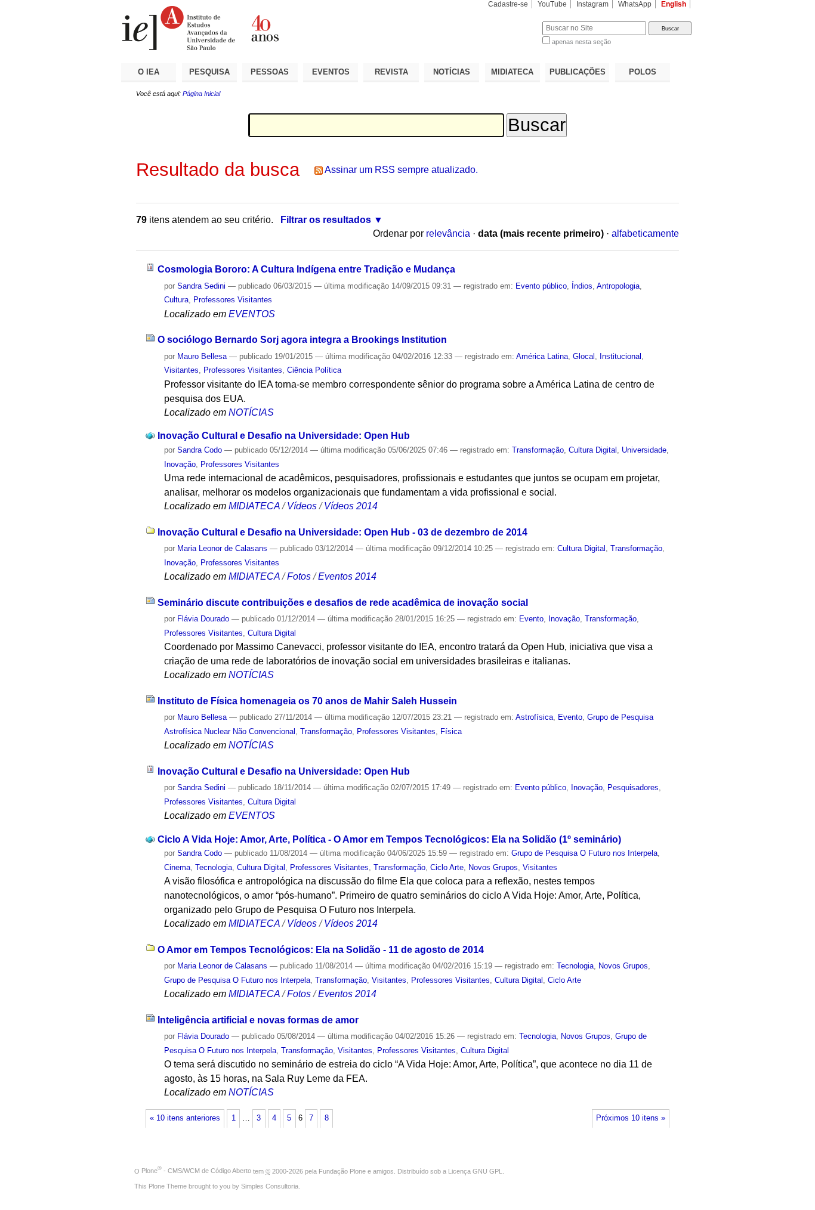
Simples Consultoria (269, 1186)
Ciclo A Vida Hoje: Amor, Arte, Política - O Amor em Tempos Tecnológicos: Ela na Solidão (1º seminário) (389, 839)
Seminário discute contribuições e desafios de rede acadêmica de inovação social (343, 603)
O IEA (148, 71)
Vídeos (302, 506)
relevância (448, 233)
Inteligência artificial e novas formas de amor (258, 1020)
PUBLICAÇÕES (577, 71)
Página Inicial (201, 93)
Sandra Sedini (201, 285)
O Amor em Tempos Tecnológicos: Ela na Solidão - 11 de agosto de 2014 (321, 950)
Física (451, 731)
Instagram (592, 4)
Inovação (180, 464)
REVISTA (391, 71)
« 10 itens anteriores (185, 1118)
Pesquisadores (633, 787)
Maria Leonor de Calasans (222, 548)
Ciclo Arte (447, 867)
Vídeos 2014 (351, 506)
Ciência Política (314, 370)
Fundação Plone (342, 1170)
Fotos (299, 576)
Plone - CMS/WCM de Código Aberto (196, 1170)
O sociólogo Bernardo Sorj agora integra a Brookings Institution (302, 340)
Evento (531, 618)
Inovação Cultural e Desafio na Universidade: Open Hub (284, 436)
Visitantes (181, 370)
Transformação (538, 449)
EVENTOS (331, 71)
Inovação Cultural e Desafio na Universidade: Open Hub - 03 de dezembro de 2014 (342, 532)
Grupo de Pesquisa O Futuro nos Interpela (584, 853)
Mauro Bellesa (202, 356)
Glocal (584, 356)
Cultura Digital (593, 449)
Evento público (541, 285)
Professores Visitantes (232, 299)
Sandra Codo (199, 449)
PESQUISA (209, 71)
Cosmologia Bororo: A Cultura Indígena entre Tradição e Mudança (306, 269)
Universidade (644, 449)
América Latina (542, 356)
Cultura (176, 299)
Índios (582, 285)
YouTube (552, 4)
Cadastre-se (508, 4)
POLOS (642, 71)
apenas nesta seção (581, 41)
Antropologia (618, 285)
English (673, 4)
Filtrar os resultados (325, 220)
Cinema (177, 867)
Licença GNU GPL (475, 1170)
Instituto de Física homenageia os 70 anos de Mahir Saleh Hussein (307, 701)
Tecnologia (213, 867)
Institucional (620, 356)
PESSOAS (270, 71)
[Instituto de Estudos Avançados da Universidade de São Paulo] (264, 28)
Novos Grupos (493, 867)
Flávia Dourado (203, 618)
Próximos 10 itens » (630, 1118)
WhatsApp (635, 4)
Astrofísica (534, 717)
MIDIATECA (512, 71)
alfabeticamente (645, 233)
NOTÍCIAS (451, 71)
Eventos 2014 (347, 576)
